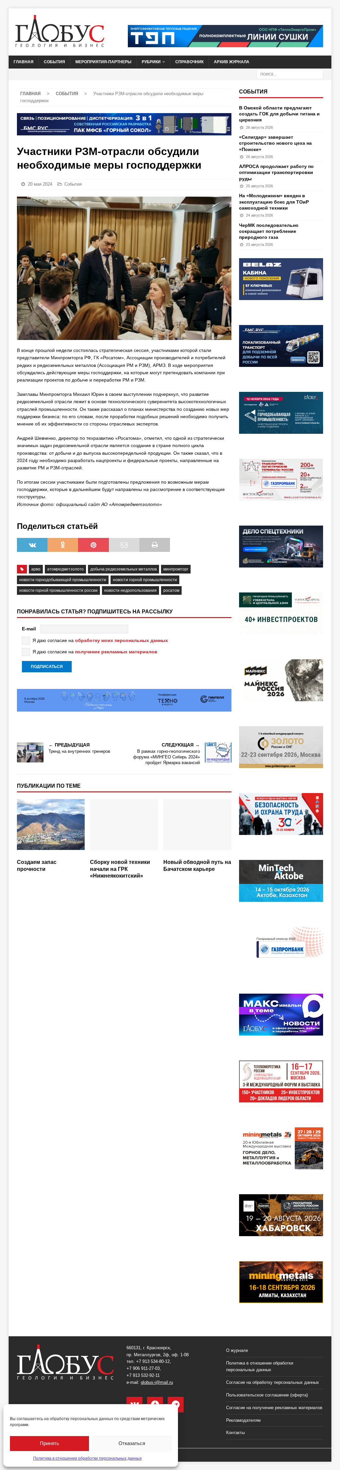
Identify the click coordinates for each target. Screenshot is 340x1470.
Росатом (171, 590)
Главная (24, 62)
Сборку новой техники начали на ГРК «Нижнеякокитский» (120, 869)
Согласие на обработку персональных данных (272, 1382)
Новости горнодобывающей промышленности (62, 579)
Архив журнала (231, 62)
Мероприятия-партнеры (103, 62)
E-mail (29, 628)
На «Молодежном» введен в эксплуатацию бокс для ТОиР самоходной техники (274, 201)
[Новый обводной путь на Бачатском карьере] (197, 827)
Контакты (235, 1432)
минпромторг (175, 569)
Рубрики (151, 62)
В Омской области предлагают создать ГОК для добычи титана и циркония (279, 113)
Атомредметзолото (65, 569)
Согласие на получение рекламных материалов (274, 1407)
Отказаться (132, 1443)
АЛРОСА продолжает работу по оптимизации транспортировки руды (276, 172)
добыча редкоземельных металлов (123, 569)
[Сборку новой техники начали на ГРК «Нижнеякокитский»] (124, 827)
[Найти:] (290, 74)
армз (36, 569)
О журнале (237, 1350)
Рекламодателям (243, 1420)
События (54, 62)
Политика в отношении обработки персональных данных (87, 1458)
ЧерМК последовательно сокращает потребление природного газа (268, 231)
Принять (49, 1443)
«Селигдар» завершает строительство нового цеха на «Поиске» (275, 143)
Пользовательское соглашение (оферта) (267, 1394)
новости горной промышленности (145, 579)
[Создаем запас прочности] (51, 827)
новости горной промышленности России (58, 590)
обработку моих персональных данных (121, 640)
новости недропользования (130, 590)
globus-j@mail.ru (157, 1382)
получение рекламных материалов (116, 651)
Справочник (189, 62)
